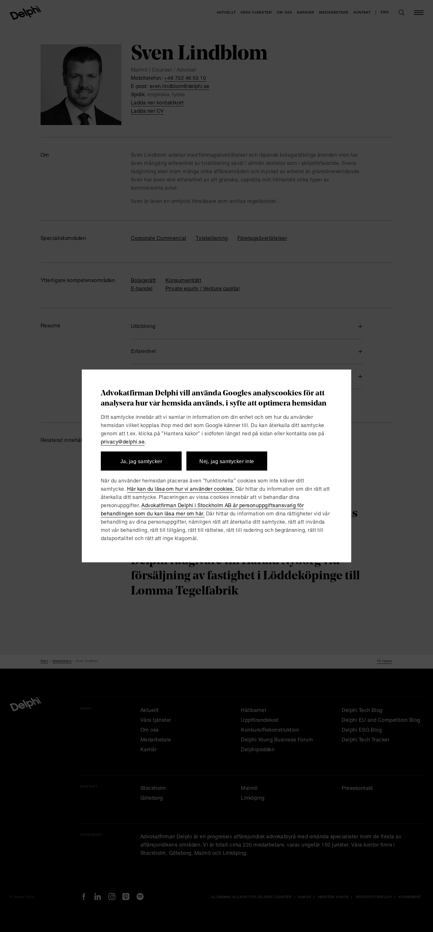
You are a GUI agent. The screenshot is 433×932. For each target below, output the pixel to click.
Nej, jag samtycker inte (226, 461)
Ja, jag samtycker (141, 461)
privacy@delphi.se (123, 442)
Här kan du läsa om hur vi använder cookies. (180, 490)
